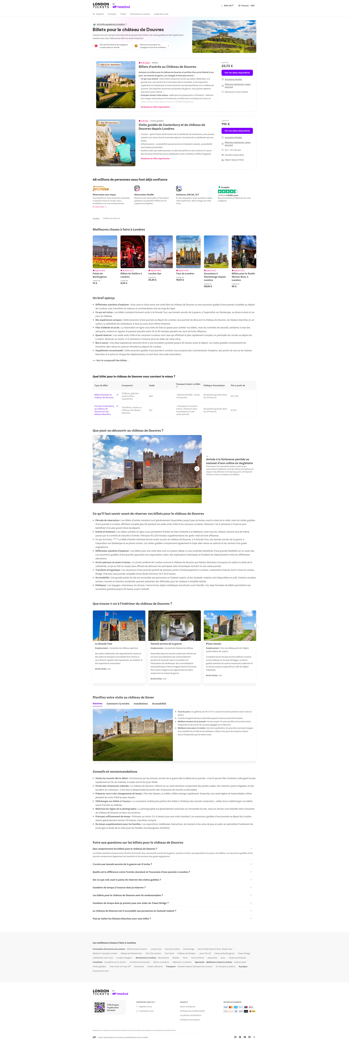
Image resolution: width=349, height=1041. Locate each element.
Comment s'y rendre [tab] (118, 703)
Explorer (100, 13)
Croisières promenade (139, 962)
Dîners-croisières (161, 962)
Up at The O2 (205, 953)
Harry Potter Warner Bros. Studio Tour (215, 949)
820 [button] (147, 62)
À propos (112, 13)
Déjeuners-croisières (182, 962)
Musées (175, 957)
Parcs (185, 957)
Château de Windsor (186, 953)
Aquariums (212, 957)
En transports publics (225, 966)
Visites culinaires (155, 966)
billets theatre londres (137, 949)
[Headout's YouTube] (245, 1037)
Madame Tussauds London (105, 953)
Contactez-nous (146, 1010)
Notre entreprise (187, 1006)
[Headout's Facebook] (249, 1037)
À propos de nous (101, 970)
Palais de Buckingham (224, 953)
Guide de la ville (161, 13)
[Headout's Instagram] (240, 1037)
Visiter (123, 13)
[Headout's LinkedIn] (235, 1037)
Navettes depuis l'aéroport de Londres (194, 966)
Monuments (163, 957)
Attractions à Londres (140, 13)
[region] (115, 84)
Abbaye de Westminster (131, 953)
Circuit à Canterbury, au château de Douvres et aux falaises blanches (104, 410)
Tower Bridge (244, 953)
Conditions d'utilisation (190, 1015)
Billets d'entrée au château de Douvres (104, 396)
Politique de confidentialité (192, 1010)
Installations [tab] (141, 703)
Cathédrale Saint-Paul (103, 957)
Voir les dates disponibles (237, 72)
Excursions (139, 966)
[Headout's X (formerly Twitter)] (254, 1037)
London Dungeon (124, 957)
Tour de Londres (172, 949)
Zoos (223, 957)
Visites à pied (240, 962)
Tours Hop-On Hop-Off (120, 966)
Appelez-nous (145, 1006)
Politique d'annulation (190, 1019)
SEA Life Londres (153, 953)
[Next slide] (131, 84)
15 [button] (146, 120)
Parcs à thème (197, 957)
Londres (96, 218)
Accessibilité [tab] (159, 703)
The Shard (169, 953)
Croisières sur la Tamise (115, 962)
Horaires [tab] (97, 703)
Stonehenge (188, 949)
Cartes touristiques (237, 957)
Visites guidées (99, 966)
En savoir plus (98, 206)
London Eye (156, 949)
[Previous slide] (99, 84)
